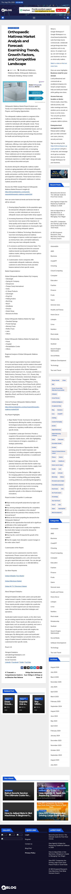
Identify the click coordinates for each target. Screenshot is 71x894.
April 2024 (54, 726)
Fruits (52, 295)
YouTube (28, 662)
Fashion (53, 285)
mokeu (62, 477)
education (60, 439)
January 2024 (55, 735)
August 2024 (55, 711)
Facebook (15, 662)
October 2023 (55, 750)
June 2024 (54, 716)
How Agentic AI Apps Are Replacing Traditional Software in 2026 (59, 204)
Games (61, 457)
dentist (54, 425)
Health (53, 461)
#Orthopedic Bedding (15, 76)
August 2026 (55, 667)
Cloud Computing (56, 271)
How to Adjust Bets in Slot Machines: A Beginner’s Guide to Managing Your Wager (59, 854)
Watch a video (55, 63)
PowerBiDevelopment (57, 485)
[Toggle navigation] (34, 17)
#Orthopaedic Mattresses (28, 73)
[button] (64, 17)
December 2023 (56, 740)
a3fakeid (54, 394)
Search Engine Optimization (56, 350)
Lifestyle (53, 319)
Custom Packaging (57, 421)
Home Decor (55, 314)
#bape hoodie (55, 380)
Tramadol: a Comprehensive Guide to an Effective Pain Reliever (14, 675)
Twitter (22, 662)
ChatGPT (54, 261)
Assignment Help (56, 406)
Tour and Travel (56, 370)
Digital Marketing (56, 429)
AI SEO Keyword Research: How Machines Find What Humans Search (58, 871)
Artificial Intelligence (57, 402)
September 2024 (56, 706)
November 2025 (56, 682)
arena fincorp (55, 398)
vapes (53, 508)
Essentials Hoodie (56, 443)
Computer (54, 275)
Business (54, 256)
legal (53, 473)
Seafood (53, 344)
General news (55, 305)
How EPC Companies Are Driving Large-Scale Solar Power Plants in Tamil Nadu (58, 862)
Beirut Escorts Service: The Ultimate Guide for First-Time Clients (58, 195)
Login (27, 835)
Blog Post (28, 848)
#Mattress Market (13, 73)
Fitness (54, 457)
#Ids (53, 384)
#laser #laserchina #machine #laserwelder (58, 389)
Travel (53, 504)
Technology (54, 365)
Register (28, 839)
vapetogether (61, 508)
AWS (52, 251)
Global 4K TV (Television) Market (16, 586)
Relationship (55, 339)
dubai (53, 439)
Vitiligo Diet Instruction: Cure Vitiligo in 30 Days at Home (33, 675)
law (60, 469)
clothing (54, 418)
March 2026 (55, 677)
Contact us (28, 844)
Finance (53, 290)
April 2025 (54, 692)
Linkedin (8, 662)
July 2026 (54, 672)
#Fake (64, 380)
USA (59, 504)
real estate (55, 488)
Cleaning (54, 266)
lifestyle (60, 473)
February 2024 (56, 731)
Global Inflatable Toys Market (14, 576)
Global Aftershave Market (13, 581)
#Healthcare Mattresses (27, 70)
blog (53, 410)
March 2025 (55, 696)
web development (56, 512)
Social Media (55, 355)
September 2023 (56, 755)
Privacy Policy (30, 853)
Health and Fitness (13, 27)
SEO (62, 488)
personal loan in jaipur (58, 481)
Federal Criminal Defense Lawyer (58, 452)
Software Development (58, 360)
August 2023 (55, 760)
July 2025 (54, 687)
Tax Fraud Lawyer (56, 492)
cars (53, 414)
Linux (52, 324)
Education (54, 280)
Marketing (54, 477)
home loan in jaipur (57, 465)
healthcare (61, 461)
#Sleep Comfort (28, 76)
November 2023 (56, 745)
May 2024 (54, 721)
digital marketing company (56, 434)
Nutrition (53, 329)
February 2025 (56, 701)
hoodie (54, 469)
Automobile (54, 246)
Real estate (54, 334)
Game (53, 300)
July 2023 (54, 765)
